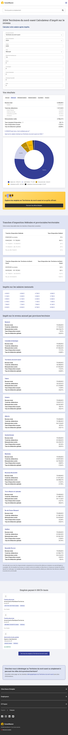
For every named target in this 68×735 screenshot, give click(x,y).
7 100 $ (37, 301)
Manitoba (8, 454)
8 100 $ (52, 304)
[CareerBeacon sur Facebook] (2, 716)
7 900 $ (37, 304)
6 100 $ (22, 299)
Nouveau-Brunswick (11, 472)
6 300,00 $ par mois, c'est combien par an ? (17, 131)
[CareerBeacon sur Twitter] (13, 716)
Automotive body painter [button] (11, 637)
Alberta (7, 416)
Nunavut (7, 322)
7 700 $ (22, 304)
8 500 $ (22, 307)
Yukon (7, 378)
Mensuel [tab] (13, 97)
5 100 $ (7, 296)
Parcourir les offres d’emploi (34, 205)
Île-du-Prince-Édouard (12, 510)
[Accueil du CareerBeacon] (7, 2)
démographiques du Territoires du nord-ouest (40, 674)
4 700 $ (37, 293)
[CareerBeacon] (7, 724)
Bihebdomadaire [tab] (22, 97)
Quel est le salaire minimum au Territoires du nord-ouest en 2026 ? (24, 134)
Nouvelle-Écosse (10, 548)
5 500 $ (37, 296)
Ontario (7, 397)
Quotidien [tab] (40, 97)
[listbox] (34, 35)
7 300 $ (52, 301)
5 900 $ (7, 299)
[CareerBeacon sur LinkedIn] (9, 716)
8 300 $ (7, 307)
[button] (34, 689)
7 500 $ (7, 304)
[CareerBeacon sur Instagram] (6, 716)
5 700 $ (52, 296)
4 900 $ (52, 293)
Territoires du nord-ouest (13, 359)
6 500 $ (52, 299)
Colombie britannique (11, 341)
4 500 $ (22, 293)
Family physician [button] (9, 599)
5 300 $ (22, 296)
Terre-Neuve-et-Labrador (13, 491)
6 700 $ (7, 301)
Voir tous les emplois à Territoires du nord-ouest (34, 653)
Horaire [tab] (47, 97)
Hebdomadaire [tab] (32, 97)
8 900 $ (52, 307)
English (3, 710)
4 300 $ (7, 293)
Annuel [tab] (7, 97)
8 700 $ (37, 307)
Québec (7, 529)
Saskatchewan (9, 435)
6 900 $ (22, 301)
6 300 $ (37, 299)
